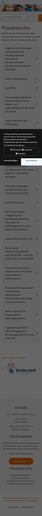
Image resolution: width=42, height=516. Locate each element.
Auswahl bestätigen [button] (10, 160)
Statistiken (21, 153)
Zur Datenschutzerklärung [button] (14, 145)
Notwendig (16, 150)
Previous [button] (2, 368)
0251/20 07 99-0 (23, 426)
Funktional (27, 150)
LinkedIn (24, 429)
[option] (21, 368)
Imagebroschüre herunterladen (20, 481)
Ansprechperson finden (19, 475)
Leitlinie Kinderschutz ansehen (19, 484)
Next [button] (39, 368)
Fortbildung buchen (20, 478)
